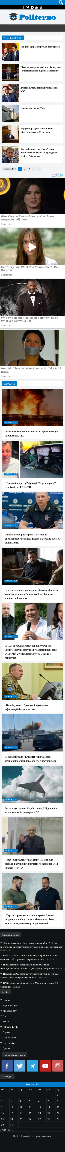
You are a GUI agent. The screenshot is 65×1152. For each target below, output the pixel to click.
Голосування (9, 1037)
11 (21, 1107)
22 (58, 1112)
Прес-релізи (9, 1042)
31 (11, 1124)
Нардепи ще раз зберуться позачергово (40, 46)
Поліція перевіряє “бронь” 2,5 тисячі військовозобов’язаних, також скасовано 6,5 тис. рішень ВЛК (32, 538)
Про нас (7, 1048)
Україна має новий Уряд (33, 108)
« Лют (3, 1129)
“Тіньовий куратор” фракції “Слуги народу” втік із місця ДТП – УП (30, 485)
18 (21, 1112)
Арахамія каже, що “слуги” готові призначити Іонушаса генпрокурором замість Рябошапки (39, 152)
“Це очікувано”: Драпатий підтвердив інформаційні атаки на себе (26, 707)
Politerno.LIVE (10, 1026)
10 (11, 1107)
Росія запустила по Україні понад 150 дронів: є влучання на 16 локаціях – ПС (31, 810)
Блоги (6, 1021)
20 (39, 1112)
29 (58, 1118)
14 (48, 1107)
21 (48, 1112)
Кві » (10, 1129)
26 (30, 1118)
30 (2, 1124)
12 (30, 1107)
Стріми (6, 1032)
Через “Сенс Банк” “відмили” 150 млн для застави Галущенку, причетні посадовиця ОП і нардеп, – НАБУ (31, 864)
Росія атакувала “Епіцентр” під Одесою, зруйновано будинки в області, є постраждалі (30, 759)
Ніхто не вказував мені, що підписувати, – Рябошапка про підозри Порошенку (41, 68)
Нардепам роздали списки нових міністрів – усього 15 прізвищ (37, 130)
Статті (6, 1016)
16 (2, 1112)
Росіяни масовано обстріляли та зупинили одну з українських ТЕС (32, 433)
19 (30, 1112)
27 (39, 1118)
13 (39, 1107)
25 (21, 1118)
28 (48, 1118)
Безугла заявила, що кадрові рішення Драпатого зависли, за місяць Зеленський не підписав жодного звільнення (32, 594)
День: (13, 37)
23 (2, 1118)
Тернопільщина (10, 1005)
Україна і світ (11, 422)
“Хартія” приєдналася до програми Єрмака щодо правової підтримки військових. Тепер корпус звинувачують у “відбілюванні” (30, 919)
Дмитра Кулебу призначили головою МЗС (39, 89)
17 (11, 1112)
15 (58, 1107)
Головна (7, 999)
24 (11, 1118)
